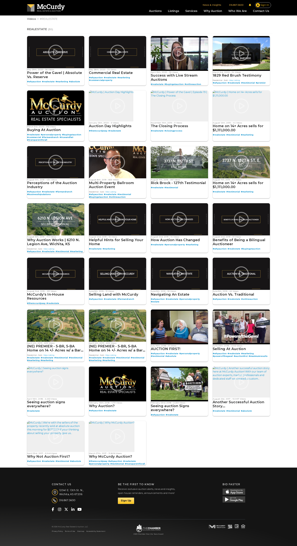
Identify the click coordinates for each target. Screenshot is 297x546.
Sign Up (126, 500)
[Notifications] (250, 5)
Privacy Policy (57, 531)
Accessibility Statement (95, 531)
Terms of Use (70, 531)
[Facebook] (53, 509)
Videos (31, 18)
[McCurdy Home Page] (46, 6)
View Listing (234, 80)
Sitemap (80, 531)
